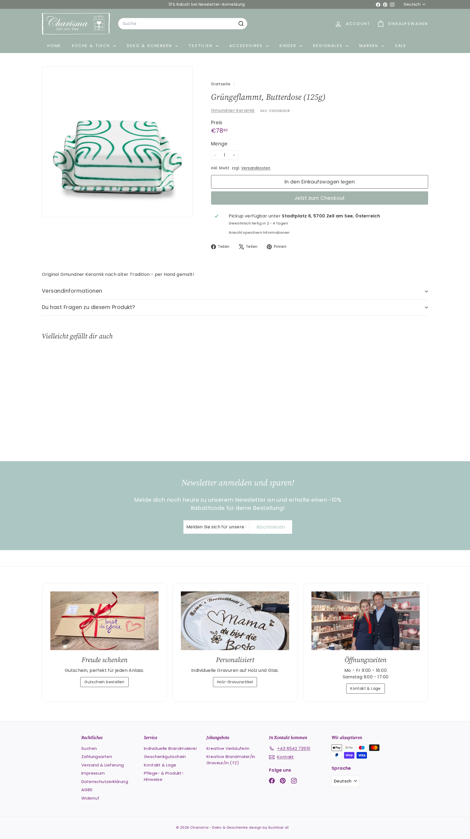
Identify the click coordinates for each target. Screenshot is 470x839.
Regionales (328, 45)
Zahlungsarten (96, 756)
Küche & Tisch (92, 45)
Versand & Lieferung (102, 765)
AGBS (87, 790)
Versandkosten (255, 168)
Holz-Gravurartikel (235, 682)
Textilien (201, 45)
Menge (219, 144)
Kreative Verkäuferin (227, 748)
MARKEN (369, 45)
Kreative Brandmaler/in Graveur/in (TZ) (230, 760)
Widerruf (90, 798)
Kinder (289, 45)
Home (54, 45)
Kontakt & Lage (365, 688)
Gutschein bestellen (104, 682)
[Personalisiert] (235, 620)
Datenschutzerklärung (104, 781)
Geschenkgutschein (165, 756)
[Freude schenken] (104, 620)
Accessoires (247, 45)
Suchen (89, 748)
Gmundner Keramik (233, 110)
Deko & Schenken (150, 45)
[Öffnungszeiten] (365, 620)
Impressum (93, 773)
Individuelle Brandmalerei (170, 748)
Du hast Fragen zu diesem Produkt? (88, 307)
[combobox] (182, 23)
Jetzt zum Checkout (319, 198)
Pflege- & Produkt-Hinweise (164, 776)
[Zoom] (117, 142)
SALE (400, 45)
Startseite (221, 84)
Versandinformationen (72, 291)
